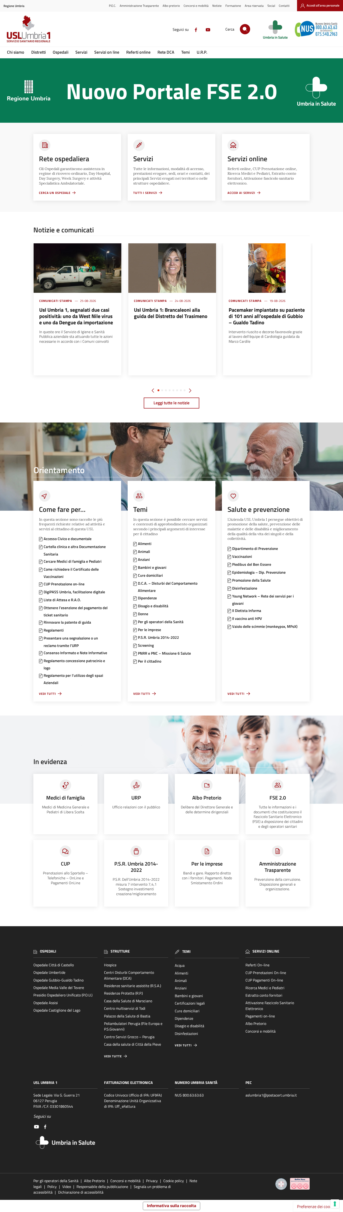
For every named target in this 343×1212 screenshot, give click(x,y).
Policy (52, 1186)
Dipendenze (184, 1018)
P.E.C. (112, 5)
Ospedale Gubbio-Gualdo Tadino (58, 980)
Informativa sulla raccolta (171, 1205)
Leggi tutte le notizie (171, 403)
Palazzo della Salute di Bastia (127, 1016)
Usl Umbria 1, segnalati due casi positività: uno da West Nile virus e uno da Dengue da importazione (76, 316)
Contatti (284, 5)
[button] (158, 390)
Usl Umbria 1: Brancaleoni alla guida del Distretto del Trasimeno (170, 313)
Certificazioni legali (190, 1003)
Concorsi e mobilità (196, 5)
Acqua (180, 965)
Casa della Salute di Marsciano (128, 1001)
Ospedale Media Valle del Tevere (58, 987)
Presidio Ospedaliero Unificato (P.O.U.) (62, 995)
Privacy (152, 1181)
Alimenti (181, 973)
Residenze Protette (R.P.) (123, 993)
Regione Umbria (14, 6)
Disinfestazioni (186, 1033)
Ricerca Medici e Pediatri (264, 988)
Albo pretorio (171, 5)
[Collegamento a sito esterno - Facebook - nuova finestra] (196, 29)
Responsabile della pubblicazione (102, 1186)
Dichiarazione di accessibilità (80, 1192)
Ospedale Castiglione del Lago (56, 1010)
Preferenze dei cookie (316, 1206)
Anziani (181, 988)
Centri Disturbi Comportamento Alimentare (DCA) (129, 975)
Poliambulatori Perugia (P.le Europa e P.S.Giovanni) (133, 1026)
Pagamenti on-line (260, 1016)
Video (66, 1186)
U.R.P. (202, 52)
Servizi (81, 52)
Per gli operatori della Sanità (55, 1181)
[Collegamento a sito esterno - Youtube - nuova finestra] (208, 29)
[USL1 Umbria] (28, 28)
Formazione (233, 5)
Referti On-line (257, 965)
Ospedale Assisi (45, 1003)
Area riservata (254, 5)
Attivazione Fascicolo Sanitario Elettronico (269, 1005)
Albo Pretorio (255, 1023)
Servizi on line (106, 52)
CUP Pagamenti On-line (264, 980)
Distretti (38, 52)
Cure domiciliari (187, 1011)
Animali (181, 980)
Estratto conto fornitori (263, 995)
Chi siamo (15, 52)
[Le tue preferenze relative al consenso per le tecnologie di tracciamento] (334, 1203)
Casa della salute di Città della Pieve (132, 1044)
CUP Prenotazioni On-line (265, 972)
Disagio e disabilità (189, 1026)
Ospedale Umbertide (49, 972)
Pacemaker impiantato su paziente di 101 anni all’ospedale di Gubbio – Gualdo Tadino (267, 316)
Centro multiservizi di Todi (124, 1008)
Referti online (138, 52)
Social (271, 5)
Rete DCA (166, 52)
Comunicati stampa (55, 300)
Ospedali (60, 52)
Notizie (217, 5)
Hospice (110, 965)
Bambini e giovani (189, 996)
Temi (185, 52)
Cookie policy (173, 1181)
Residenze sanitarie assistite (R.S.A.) (132, 985)
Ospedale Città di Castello (53, 965)
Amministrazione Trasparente (139, 5)
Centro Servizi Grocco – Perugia (129, 1037)
